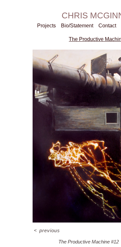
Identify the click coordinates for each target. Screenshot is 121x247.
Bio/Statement (77, 25)
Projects (46, 25)
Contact (107, 25)
